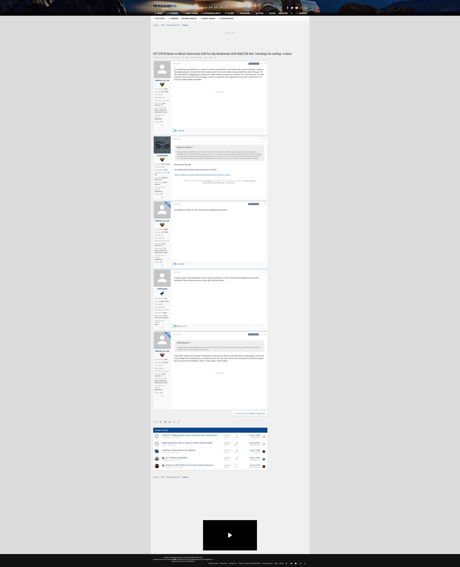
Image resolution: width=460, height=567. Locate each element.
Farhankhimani (167, 468)
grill (205, 57)
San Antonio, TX (160, 104)
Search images (226, 18)
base (187, 57)
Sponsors (223, 563)
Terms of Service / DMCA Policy (250, 563)
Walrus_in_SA (160, 57)
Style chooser (213, 563)
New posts (160, 18)
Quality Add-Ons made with (163, 559)
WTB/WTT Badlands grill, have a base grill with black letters (190, 435)
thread (209, 181)
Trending (174, 18)
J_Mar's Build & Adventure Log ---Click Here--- (219, 183)
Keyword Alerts (212, 13)
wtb (210, 57)
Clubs (231, 13)
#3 (265, 204)
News (160, 13)
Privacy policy (268, 563)
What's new (192, 13)
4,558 (165, 170)
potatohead (166, 438)
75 (163, 167)
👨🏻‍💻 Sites (259, 13)
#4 (264, 272)
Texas (165, 313)
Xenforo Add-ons (183, 561)
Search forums (208, 18)
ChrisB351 (256, 452)
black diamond (196, 57)
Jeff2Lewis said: (183, 343)
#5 (264, 334)
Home (281, 563)
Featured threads (188, 18)
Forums (174, 13)
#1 (265, 63)
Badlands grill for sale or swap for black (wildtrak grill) (187, 442)
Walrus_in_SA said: (184, 147)
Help (275, 563)
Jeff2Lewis (162, 289)
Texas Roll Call (249, 181)
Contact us (233, 563)
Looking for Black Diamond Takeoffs (179, 450)
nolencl (164, 445)
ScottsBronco (255, 445)
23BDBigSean (167, 460)
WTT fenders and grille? (176, 457)
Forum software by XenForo (183, 557)
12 (164, 307)
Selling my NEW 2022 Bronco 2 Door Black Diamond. (189, 465)
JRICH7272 (166, 453)
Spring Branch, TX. (161, 179)
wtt (215, 57)
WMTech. (195, 559)
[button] (244, 13)
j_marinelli (162, 155)
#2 (265, 139)
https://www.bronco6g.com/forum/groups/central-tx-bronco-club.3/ (202, 174)
